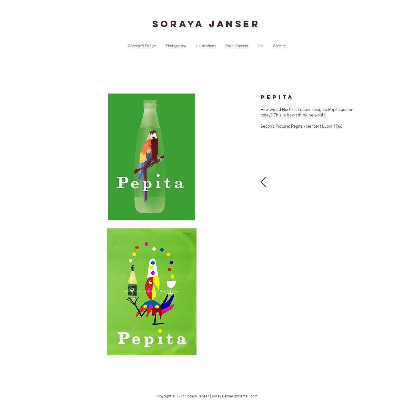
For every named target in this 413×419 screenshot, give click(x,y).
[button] (151, 157)
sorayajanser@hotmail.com (234, 396)
